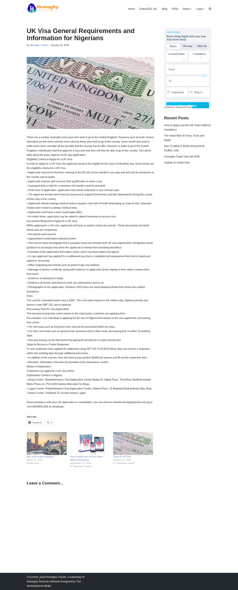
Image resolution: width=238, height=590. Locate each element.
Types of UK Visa (122, 456)
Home (131, 8)
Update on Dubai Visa (177, 162)
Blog (164, 8)
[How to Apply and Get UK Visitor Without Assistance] (90, 443)
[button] (191, 8)
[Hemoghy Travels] (43, 9)
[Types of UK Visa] (133, 443)
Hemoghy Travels (39, 45)
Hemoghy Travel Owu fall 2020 (182, 156)
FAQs (175, 8)
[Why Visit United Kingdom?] (47, 443)
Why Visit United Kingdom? (40, 456)
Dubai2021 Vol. (148, 8)
